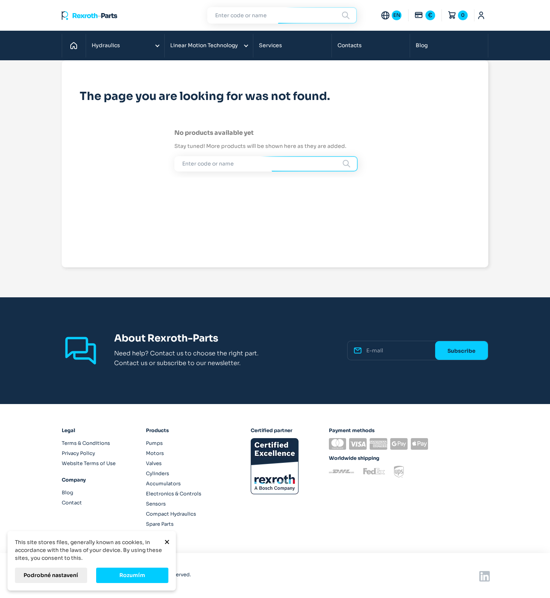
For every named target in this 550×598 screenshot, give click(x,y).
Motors (155, 453)
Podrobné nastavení (51, 575)
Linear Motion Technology (204, 45)
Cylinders (157, 473)
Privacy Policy (78, 453)
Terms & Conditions (86, 443)
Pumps (154, 443)
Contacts (349, 45)
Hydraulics (106, 45)
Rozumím (132, 575)
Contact (72, 503)
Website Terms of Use (89, 463)
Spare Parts (160, 524)
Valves (154, 463)
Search (346, 15)
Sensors (156, 504)
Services (270, 45)
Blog (422, 45)
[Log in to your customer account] (481, 15)
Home (76, 45)
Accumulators (163, 483)
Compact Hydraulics (171, 514)
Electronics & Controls (173, 494)
